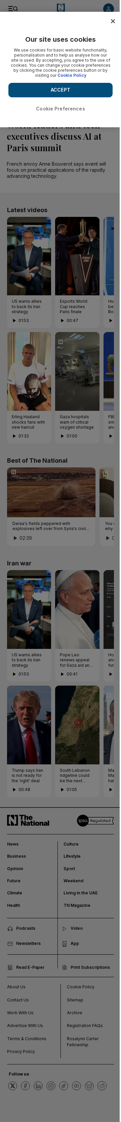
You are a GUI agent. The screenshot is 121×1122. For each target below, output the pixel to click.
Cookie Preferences (60, 108)
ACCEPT (60, 90)
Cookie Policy (71, 75)
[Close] (113, 21)
